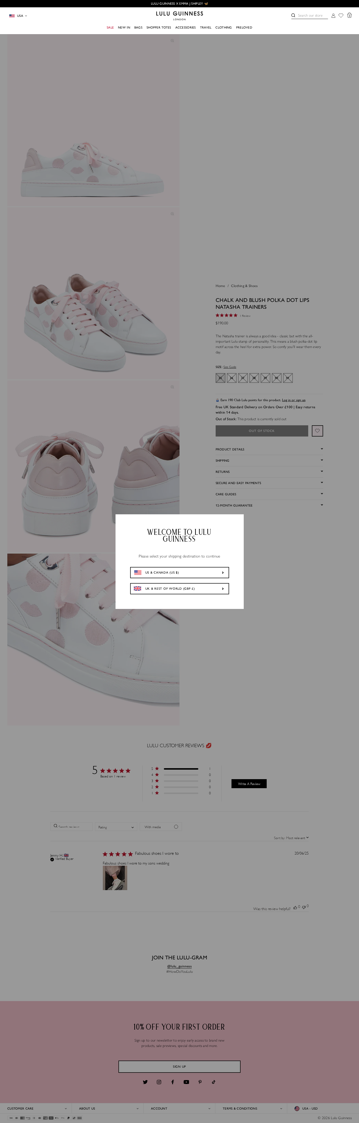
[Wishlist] (340, 16)
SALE (110, 27)
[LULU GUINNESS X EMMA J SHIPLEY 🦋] (179, 3)
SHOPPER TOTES (159, 27)
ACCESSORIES (185, 27)
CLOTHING (223, 27)
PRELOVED (244, 27)
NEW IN (124, 27)
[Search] (293, 15)
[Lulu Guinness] (179, 15)
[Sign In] (333, 16)
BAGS (138, 27)
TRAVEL (205, 27)
